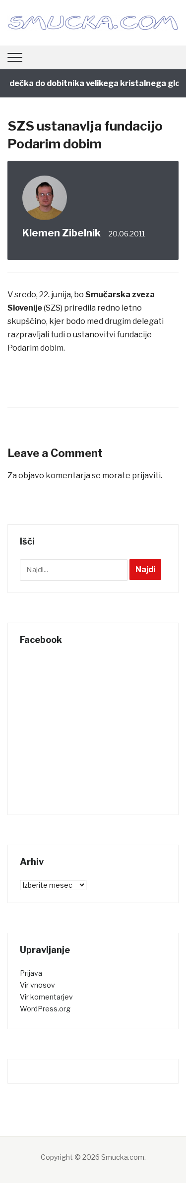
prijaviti (146, 475)
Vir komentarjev (46, 997)
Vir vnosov (37, 985)
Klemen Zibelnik (61, 233)
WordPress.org (45, 1008)
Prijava (31, 973)
